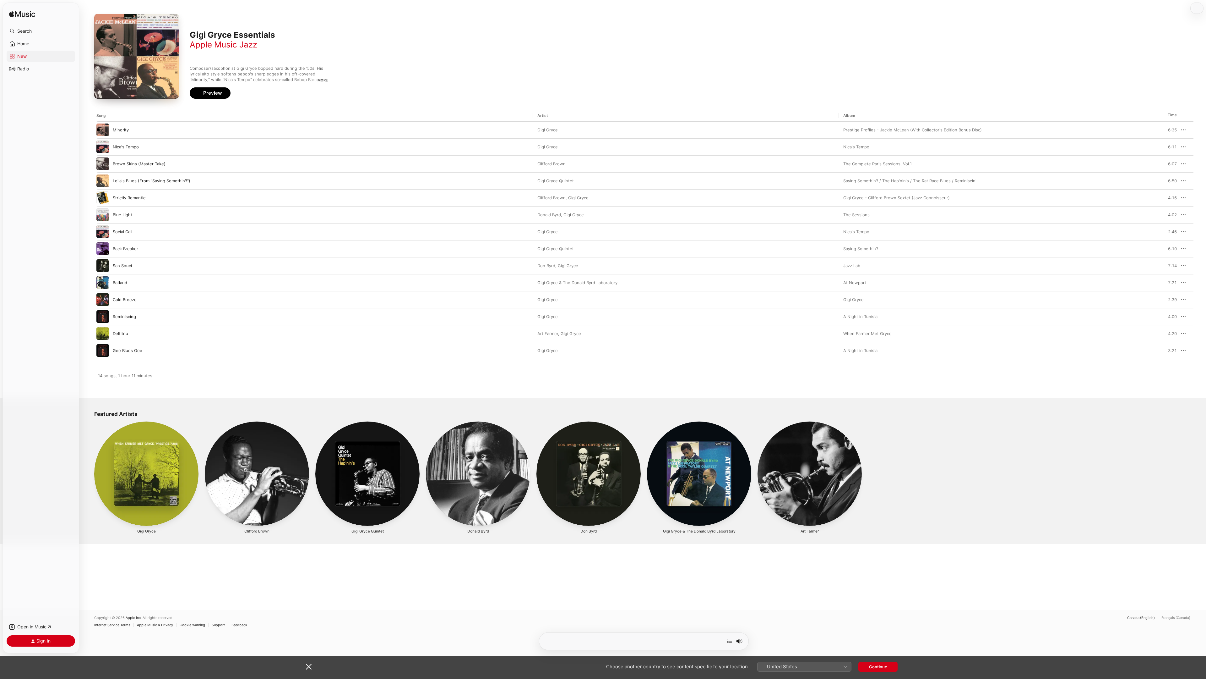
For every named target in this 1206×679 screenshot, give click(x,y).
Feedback (239, 625)
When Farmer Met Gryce (867, 333)
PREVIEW (1170, 130)
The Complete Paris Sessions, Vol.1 (877, 163)
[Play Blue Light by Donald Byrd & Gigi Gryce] (102, 214)
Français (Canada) (1175, 618)
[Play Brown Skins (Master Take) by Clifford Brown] (102, 163)
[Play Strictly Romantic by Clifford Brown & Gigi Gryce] (102, 197)
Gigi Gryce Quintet (555, 180)
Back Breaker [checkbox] (125, 248)
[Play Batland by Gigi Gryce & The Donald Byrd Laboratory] (102, 282)
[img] (22, 14)
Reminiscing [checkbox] (124, 316)
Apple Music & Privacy (155, 625)
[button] (41, 31)
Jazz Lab (851, 265)
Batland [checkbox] (120, 282)
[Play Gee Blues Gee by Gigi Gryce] (102, 350)
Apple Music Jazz (223, 44)
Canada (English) (1141, 618)
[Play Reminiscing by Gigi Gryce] (102, 316)
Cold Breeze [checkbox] (125, 299)
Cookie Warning (192, 625)
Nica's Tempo (856, 146)
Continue (878, 666)
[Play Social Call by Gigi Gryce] (102, 231)
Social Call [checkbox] (122, 231)
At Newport (854, 282)
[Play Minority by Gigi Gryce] (102, 130)
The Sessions (856, 214)
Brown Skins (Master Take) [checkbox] (139, 163)
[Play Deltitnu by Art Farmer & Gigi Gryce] (102, 333)
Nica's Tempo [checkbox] (126, 146)
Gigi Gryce (547, 129)
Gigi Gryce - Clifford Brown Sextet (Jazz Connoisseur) (896, 197)
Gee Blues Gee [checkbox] (127, 350)
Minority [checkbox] (121, 129)
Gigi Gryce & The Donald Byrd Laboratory (577, 282)
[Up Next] (729, 641)
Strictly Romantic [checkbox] (129, 197)
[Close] (309, 667)
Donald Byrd (549, 214)
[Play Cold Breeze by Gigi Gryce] (102, 299)
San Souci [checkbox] (122, 265)
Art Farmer (547, 333)
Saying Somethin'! (860, 248)
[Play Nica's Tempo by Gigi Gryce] (102, 147)
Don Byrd (546, 265)
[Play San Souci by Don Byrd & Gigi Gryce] (102, 265)
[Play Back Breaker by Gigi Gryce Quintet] (102, 248)
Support (218, 625)
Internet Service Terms (112, 625)
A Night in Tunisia (860, 316)
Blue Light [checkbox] (122, 214)
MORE (323, 80)
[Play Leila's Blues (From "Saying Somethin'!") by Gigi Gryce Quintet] (102, 180)
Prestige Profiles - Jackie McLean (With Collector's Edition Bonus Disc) (912, 129)
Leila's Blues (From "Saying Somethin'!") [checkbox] (151, 180)
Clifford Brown (551, 163)
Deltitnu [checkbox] (120, 333)
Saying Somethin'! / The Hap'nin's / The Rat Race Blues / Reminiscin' (909, 180)
